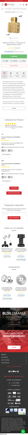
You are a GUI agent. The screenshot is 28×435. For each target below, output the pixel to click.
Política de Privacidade (14, 366)
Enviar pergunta (14, 217)
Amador (13, 128)
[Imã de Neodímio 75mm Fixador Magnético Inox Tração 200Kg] (7, 279)
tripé (9, 90)
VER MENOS (14, 188)
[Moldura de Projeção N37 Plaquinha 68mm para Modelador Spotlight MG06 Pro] (21, 279)
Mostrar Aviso (3, 434)
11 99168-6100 (15, 385)
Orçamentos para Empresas (15, 376)
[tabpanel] (14, 27)
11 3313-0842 (15, 383)
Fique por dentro (14, 324)
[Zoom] (14, 27)
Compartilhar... (7, 154)
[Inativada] (7, 410)
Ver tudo (14, 230)
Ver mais (14, 108)
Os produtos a (15, 1)
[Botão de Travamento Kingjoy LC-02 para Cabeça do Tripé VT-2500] (21, 240)
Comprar (14, 56)
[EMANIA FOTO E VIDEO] (2, 9)
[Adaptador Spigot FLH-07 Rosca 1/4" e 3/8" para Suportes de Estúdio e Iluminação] (7, 240)
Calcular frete (14, 65)
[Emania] (9, 4)
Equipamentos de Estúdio (8, 98)
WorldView (12, 40)
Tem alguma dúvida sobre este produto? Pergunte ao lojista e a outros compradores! (14, 209)
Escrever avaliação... (14, 193)
